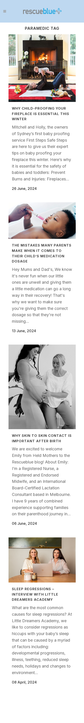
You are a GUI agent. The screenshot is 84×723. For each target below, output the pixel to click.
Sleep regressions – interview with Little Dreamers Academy (35, 594)
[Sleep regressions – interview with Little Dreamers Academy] (42, 560)
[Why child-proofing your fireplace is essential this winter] (42, 68)
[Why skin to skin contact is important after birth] (42, 387)
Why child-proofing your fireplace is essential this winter (40, 113)
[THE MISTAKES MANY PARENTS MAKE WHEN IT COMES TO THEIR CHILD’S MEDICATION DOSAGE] (42, 220)
